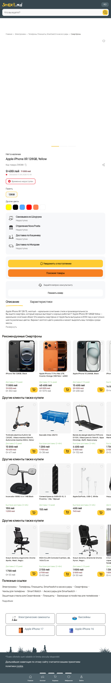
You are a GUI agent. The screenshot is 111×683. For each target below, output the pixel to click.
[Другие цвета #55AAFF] (22, 207)
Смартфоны (76, 34)
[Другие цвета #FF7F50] (36, 207)
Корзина (55, 680)
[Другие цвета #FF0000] (29, 207)
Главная (30, 680)
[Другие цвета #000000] (15, 207)
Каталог (43, 680)
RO (105, 4)
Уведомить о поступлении (57, 263)
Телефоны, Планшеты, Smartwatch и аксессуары (48, 34)
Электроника (20, 34)
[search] (105, 12)
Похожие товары (55, 273)
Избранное (69, 680)
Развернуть (11, 327)
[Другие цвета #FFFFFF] (43, 207)
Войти (81, 680)
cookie (19, 666)
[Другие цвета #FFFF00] (9, 207)
